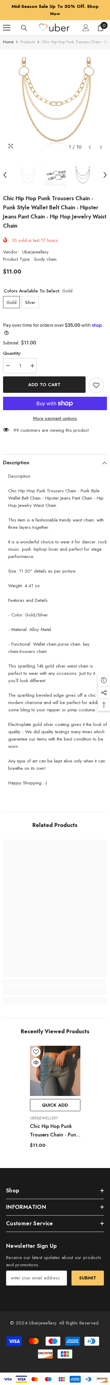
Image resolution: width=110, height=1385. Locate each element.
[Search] (24, 28)
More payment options (55, 418)
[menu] (6, 27)
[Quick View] (36, 1062)
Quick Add (55, 1105)
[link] (55, 990)
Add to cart (44, 384)
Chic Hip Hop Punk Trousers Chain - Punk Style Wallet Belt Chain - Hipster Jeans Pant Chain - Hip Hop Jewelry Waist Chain (54, 1131)
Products (27, 42)
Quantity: (12, 353)
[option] (55, 10)
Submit (87, 1278)
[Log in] (85, 27)
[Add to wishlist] (96, 385)
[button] (89, 147)
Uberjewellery (35, 252)
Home (8, 42)
